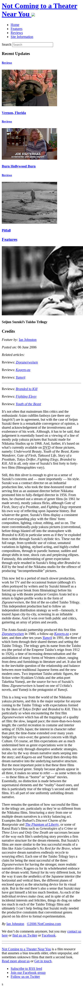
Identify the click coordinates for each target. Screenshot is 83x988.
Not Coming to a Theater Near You (26, 949)
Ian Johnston (28, 340)
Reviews (7, 62)
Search (6, 44)
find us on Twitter (24, 935)
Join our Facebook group (28, 972)
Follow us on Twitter (25, 976)
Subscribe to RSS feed (26, 968)
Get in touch (43, 961)
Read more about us (16, 961)
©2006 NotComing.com (44, 924)
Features (9, 239)
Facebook (49, 935)
